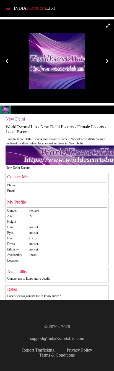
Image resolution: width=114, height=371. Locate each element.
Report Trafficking (38, 350)
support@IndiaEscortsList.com (57, 338)
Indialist (35, 8)
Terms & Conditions (57, 355)
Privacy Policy (79, 350)
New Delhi (15, 119)
